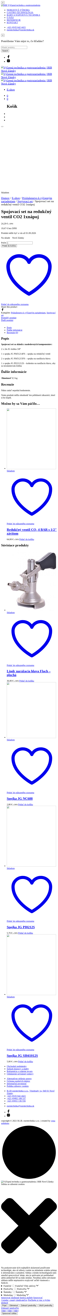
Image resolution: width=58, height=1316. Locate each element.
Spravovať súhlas (9, 1313)
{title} (4, 1310)
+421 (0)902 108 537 (16, 1098)
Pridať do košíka (26, 539)
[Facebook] (2, 310)
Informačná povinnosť (17, 1083)
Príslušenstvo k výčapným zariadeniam (28, 313)
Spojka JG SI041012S (22, 1055)
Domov (5, 197)
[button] (29, 1226)
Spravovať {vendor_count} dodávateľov (22, 1298)
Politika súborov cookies (18, 1086)
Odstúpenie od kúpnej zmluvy (20, 1074)
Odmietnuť (13, 1305)
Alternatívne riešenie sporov (19, 1078)
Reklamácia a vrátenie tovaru (20, 1071)
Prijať (4, 1305)
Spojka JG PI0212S (21, 927)
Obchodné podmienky (17, 1066)
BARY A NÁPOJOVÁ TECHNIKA (23, 15)
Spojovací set (25, 201)
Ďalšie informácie (14, 330)
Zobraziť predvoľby (28, 1305)
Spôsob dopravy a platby (18, 1069)
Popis (9, 327)
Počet (3, 243)
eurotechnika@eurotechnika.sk (20, 30)
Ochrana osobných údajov (18, 1081)
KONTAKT (12, 22)
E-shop (11, 89)
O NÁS (10, 17)
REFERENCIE (14, 20)
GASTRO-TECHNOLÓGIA (20, 12)
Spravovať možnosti (10, 1297)
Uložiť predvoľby (45, 1305)
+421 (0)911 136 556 (16, 1101)
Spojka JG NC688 (20, 798)
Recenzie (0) (12, 332)
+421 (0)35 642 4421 (16, 27)
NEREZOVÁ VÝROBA (18, 10)
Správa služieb (26, 1297)
